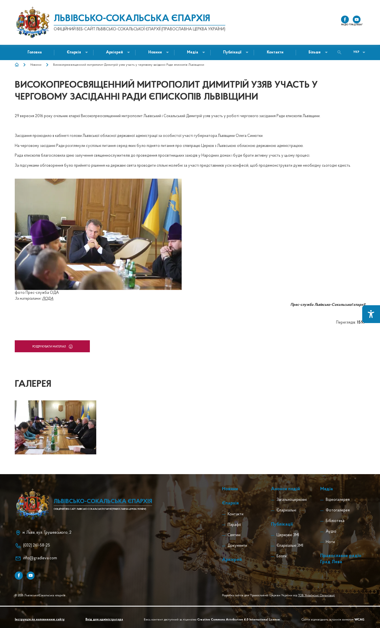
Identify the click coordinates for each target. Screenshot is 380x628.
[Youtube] (30, 575)
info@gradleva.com (40, 558)
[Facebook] (19, 575)
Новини (35, 65)
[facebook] (345, 19)
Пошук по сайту (340, 52)
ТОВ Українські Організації (316, 595)
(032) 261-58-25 (36, 545)
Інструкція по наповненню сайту (40, 619)
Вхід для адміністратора (104, 619)
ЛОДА (47, 299)
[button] (155, 52)
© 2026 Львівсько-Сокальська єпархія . (41, 595)
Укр (356, 52)
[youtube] (357, 19)
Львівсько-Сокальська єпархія (132, 19)
